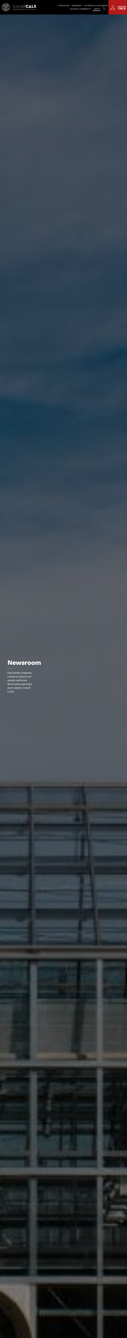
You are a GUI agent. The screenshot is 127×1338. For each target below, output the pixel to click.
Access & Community (80, 9)
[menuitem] (63, 5)
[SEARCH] (104, 8)
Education (63, 5)
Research (77, 5)
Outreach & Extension (96, 5)
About (97, 9)
